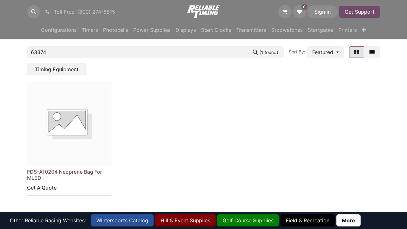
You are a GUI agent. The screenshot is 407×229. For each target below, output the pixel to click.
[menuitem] (58, 30)
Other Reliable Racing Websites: (48, 220)
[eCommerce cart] (285, 11)
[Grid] (356, 52)
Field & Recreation (307, 220)
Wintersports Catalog (122, 220)
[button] (33, 11)
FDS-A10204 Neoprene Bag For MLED (64, 175)
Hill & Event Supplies (185, 220)
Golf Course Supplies (248, 220)
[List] (372, 52)
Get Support (360, 12)
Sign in (322, 12)
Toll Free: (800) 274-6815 (83, 12)
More (348, 220)
